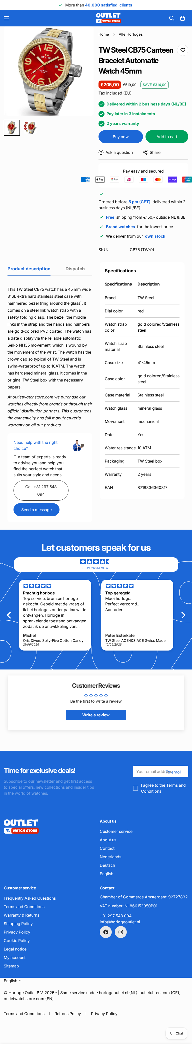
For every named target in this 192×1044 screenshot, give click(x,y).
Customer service (116, 831)
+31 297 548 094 (116, 915)
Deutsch (107, 865)
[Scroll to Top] (182, 1017)
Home (103, 34)
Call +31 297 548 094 (41, 490)
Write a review (96, 714)
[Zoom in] (82, 37)
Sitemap (11, 965)
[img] (96, 562)
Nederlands (110, 856)
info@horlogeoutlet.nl (120, 921)
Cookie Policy (17, 940)
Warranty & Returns (21, 915)
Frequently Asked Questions (30, 898)
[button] (182, 18)
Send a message (36, 509)
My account (15, 957)
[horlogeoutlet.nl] (74, 18)
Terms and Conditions (24, 906)
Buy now (121, 136)
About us (108, 839)
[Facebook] (106, 932)
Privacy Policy (17, 932)
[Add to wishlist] (182, 50)
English (106, 873)
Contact (107, 848)
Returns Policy (67, 1013)
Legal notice (15, 949)
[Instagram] (121, 932)
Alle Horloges (131, 34)
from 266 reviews (96, 568)
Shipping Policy (18, 923)
